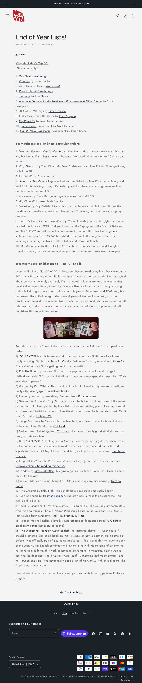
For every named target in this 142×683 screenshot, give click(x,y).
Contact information (106, 676)
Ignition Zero (28, 126)
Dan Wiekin (41, 386)
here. (115, 231)
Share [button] (22, 54)
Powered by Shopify (49, 676)
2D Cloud (59, 426)
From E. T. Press (74, 516)
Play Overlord (28, 166)
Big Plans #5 (27, 121)
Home (55, 613)
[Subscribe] (55, 633)
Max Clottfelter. (44, 471)
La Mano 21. (44, 416)
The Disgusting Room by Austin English (44, 531)
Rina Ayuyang (67, 116)
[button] (7, 16)
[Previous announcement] (7, 4)
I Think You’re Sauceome (35, 131)
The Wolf (24, 96)
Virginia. (21, 578)
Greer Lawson (57, 111)
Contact (74, 613)
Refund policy (127, 680)
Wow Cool (34, 676)
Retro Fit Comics (61, 361)
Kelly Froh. (48, 491)
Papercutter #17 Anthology (36, 91)
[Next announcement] (135, 4)
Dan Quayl (53, 86)
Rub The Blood (28, 371)
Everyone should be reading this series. (40, 466)
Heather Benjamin (54, 496)
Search (86, 613)
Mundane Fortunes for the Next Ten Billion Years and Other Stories (60, 101)
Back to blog (73, 592)
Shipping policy (126, 676)
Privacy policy (68, 676)
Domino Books (87, 396)
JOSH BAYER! (27, 356)
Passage (24, 81)
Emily (116, 573)
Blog (64, 613)
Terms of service (85, 676)
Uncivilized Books (57, 391)
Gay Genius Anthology (33, 76)
